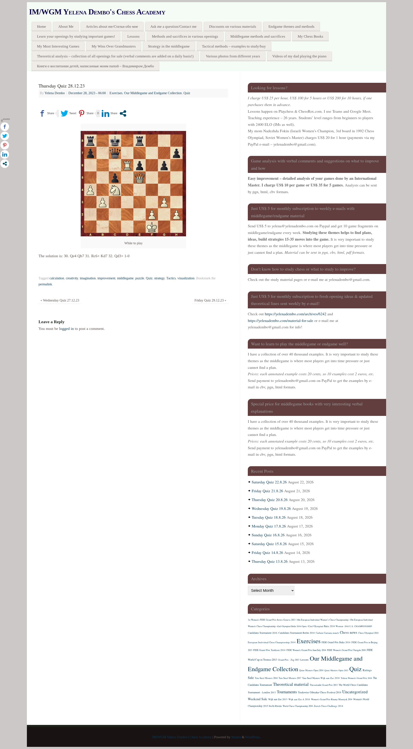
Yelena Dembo (55, 93)
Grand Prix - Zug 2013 (288, 659)
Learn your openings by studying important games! (76, 36)
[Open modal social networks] (123, 113)
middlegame (125, 278)
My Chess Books (310, 36)
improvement (106, 278)
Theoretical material (291, 684)
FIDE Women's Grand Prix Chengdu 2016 (346, 650)
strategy (159, 278)
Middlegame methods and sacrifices (257, 36)
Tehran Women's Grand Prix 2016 (356, 678)
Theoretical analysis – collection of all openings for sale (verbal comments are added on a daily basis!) (115, 56)
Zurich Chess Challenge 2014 (328, 705)
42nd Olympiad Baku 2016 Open (292, 626)
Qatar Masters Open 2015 (336, 670)
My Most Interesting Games (58, 46)
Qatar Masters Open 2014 (311, 670)
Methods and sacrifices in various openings (185, 36)
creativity (72, 278)
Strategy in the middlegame (169, 46)
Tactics (171, 278)
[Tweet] (68, 113)
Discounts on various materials (232, 27)
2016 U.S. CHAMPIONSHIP (358, 626)
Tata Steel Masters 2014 (266, 678)
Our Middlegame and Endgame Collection (153, 93)
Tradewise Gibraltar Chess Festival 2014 (319, 692)
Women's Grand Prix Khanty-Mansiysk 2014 (331, 699)
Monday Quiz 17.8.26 (269, 526)
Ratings (367, 670)
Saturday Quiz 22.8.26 (269, 481)
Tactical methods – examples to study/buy (234, 46)
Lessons (133, 36)
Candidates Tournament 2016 (262, 632)
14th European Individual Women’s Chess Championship (322, 619)
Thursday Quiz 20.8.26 (270, 499)
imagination (88, 278)
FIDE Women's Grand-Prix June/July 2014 (306, 650)
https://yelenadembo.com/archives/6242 (295, 313)
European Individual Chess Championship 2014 (272, 642)
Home (41, 27)
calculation (56, 278)
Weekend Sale (257, 699)
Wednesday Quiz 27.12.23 (59, 300)
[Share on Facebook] (46, 113)
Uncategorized (355, 692)
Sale (251, 677)
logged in (66, 328)
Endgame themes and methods (291, 27)
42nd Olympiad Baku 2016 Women (325, 626)
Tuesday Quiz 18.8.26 (269, 517)
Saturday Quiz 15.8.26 (269, 543)
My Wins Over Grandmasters (114, 46)
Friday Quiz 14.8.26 (267, 552)
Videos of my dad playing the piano (299, 56)
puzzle (139, 278)
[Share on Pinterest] (86, 113)
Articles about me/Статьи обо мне (112, 27)
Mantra (236, 737)
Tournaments (287, 691)
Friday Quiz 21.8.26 (267, 490)
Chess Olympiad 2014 (368, 632)
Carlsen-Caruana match (327, 632)
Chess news (348, 632)
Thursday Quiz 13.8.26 (270, 561)
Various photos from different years (233, 56)
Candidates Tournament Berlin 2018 (296, 632)
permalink (45, 284)
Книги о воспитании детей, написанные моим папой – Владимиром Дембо (95, 66)
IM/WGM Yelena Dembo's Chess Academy (97, 12)
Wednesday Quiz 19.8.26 (271, 508)
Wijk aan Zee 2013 (277, 699)
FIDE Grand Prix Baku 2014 (336, 642)
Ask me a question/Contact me (173, 27)
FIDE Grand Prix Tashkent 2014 (269, 650)
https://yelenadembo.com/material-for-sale (280, 320)
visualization (185, 278)
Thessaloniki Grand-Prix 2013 (323, 684)
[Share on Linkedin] (109, 113)
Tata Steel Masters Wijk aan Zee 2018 (321, 678)
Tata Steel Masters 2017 (290, 678)
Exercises (115, 93)
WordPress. (253, 737)
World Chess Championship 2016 (298, 705)
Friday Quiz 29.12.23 (210, 300)
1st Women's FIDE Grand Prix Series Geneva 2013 (271, 619)
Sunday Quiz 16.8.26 (268, 534)
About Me (66, 27)
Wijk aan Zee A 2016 (299, 699)
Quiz (186, 93)
